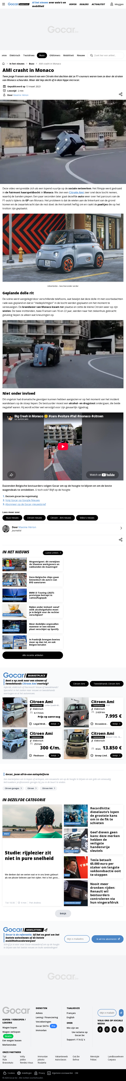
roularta (42, 1062)
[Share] (121, 94)
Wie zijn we (73, 1027)
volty (22, 1056)
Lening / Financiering (47, 1017)
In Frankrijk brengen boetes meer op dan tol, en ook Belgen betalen (44, 642)
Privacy (42, 1073)
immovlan (43, 1056)
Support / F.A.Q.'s (76, 1039)
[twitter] (121, 1029)
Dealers (84, 4)
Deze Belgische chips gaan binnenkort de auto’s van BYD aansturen (44, 580)
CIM (76, 1073)
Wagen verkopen (11, 1031)
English (70, 1017)
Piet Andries (35, 902)
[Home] (3, 63)
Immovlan (41, 1030)
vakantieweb (61, 1056)
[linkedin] (114, 1029)
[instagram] (107, 1029)
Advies (39, 1013)
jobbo (23, 1059)
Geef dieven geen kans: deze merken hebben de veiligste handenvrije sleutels (105, 841)
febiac (93, 1059)
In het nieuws (17, 63)
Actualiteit (98, 4)
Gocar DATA (42, 1026)
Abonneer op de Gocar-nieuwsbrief (25, 504)
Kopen (73, 4)
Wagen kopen (9, 1027)
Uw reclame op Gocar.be (80, 1034)
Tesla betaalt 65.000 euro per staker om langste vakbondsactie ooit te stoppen (105, 867)
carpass (112, 1059)
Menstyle (94, 1056)
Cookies (11, 1073)
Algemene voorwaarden (62, 1073)
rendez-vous (26, 1062)
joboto (41, 1059)
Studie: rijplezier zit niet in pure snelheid (29, 855)
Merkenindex (9, 1044)
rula (4, 1059)
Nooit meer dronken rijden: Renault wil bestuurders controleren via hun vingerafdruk (104, 893)
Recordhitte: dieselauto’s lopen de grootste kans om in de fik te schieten (104, 815)
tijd (4, 1056)
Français (71, 1013)
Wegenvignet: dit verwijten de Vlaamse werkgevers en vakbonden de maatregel (44, 564)
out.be (76, 1056)
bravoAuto (7, 1062)
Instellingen (27, 1073)
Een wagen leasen (12, 1040)
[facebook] (100, 1029)
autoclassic (60, 1059)
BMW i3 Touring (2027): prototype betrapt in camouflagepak (41, 595)
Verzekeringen (43, 1021)
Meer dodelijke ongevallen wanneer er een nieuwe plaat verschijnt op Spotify (44, 626)
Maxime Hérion (20, 95)
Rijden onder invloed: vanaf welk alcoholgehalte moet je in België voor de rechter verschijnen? (44, 611)
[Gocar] (19, 4)
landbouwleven (116, 1056)
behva (76, 1059)
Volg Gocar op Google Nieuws (22, 500)
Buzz (31, 63)
